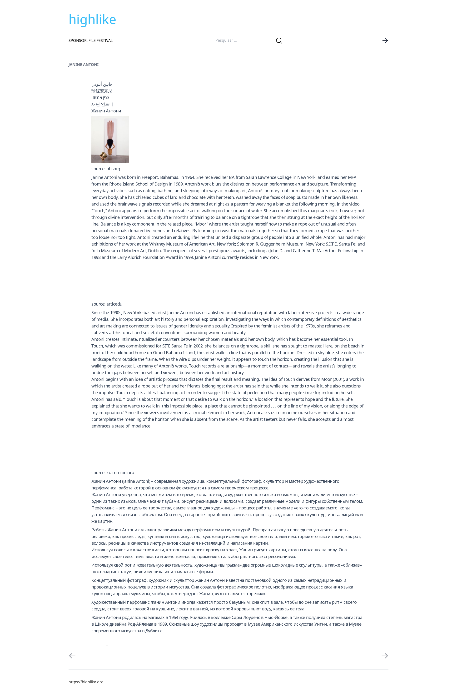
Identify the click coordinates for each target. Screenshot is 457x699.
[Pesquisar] (279, 41)
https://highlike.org (86, 681)
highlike (92, 19)
